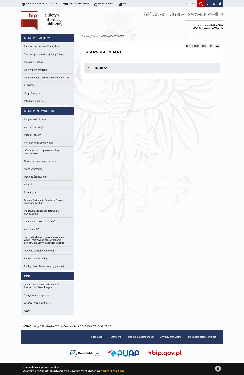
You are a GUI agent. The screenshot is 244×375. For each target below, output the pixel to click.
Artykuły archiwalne (170, 336)
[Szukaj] (201, 3)
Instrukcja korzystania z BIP (203, 336)
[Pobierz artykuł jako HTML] (211, 46)
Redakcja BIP (97, 336)
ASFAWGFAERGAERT (112, 36)
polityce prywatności (113, 370)
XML (204, 46)
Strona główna (90, 36)
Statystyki (116, 336)
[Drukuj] (217, 46)
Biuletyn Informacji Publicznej (52, 20)
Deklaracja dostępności (141, 336)
